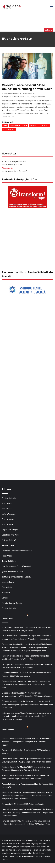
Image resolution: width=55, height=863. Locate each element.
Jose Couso (24, 96)
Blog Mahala (7, 587)
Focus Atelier (7, 556)
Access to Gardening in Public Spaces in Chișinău (21, 784)
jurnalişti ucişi (35, 96)
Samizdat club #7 (9, 804)
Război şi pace (9, 130)
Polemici (33, 125)
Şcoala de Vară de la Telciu (12, 572)
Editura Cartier (8, 524)
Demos (5, 598)
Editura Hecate (8, 519)
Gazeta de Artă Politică (11, 535)
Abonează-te (7, 168)
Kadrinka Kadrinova (18, 125)
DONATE (45, 30)
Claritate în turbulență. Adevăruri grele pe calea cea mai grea (26, 673)
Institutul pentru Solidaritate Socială (16, 577)
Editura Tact (7, 503)
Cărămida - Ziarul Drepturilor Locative (17, 551)
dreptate (12, 96)
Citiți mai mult (8, 122)
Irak (17, 96)
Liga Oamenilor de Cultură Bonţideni (16, 566)
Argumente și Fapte (10, 530)
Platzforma (8, 730)
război (42, 96)
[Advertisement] (28, 20)
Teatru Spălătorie (9, 561)
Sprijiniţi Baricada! (9, 498)
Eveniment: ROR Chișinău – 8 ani (15, 750)
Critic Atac (8, 618)
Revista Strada (8, 545)
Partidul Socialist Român (12, 603)
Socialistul (6, 592)
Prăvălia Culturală (9, 540)
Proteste (44, 125)
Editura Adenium (8, 514)
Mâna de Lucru (8, 582)
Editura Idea (7, 509)
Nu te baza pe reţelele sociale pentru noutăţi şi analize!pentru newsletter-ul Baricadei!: (14, 166)
